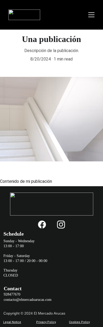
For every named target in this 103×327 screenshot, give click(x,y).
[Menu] (91, 14)
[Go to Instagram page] (61, 224)
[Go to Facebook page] (42, 224)
